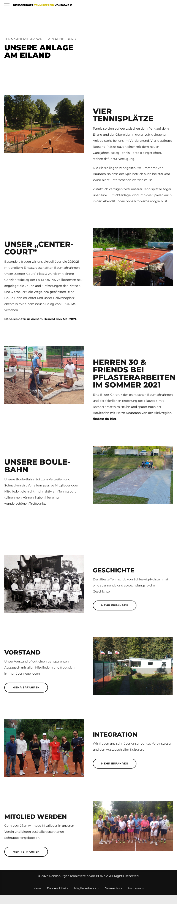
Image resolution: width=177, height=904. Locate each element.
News (37, 888)
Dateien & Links (57, 888)
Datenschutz (113, 888)
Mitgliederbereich (86, 888)
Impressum (136, 888)
